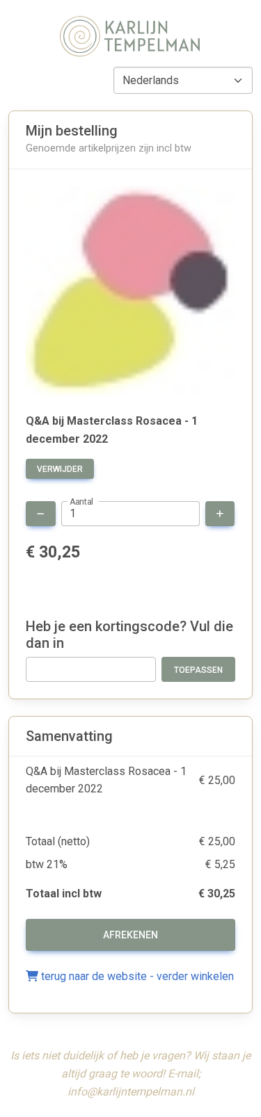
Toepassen (198, 670)
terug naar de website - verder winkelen (136, 976)
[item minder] (41, 513)
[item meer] (220, 513)
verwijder (60, 469)
